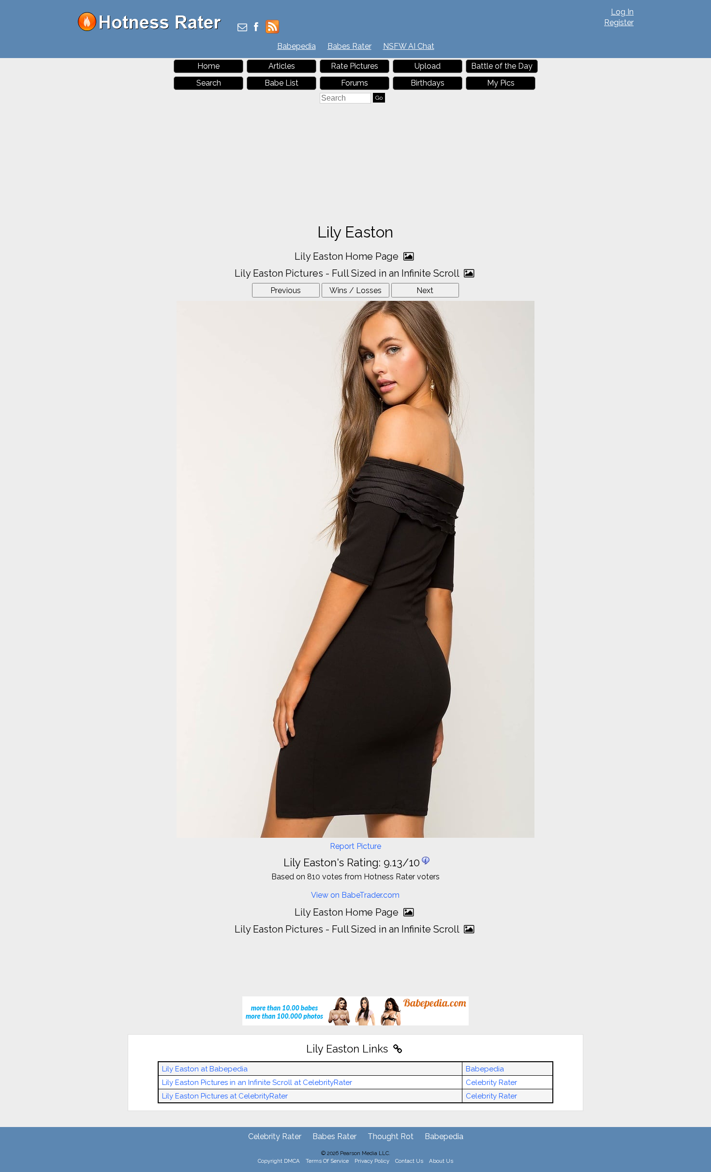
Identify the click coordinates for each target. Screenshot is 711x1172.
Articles (281, 66)
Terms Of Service (327, 1160)
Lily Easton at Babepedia (205, 1069)
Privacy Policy (372, 1160)
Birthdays (427, 83)
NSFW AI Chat (408, 46)
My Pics (501, 83)
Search (208, 83)
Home (208, 66)
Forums (354, 83)
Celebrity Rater (491, 1082)
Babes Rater (349, 46)
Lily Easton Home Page (348, 256)
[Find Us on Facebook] (256, 27)
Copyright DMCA (279, 1160)
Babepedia (296, 46)
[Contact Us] (242, 27)
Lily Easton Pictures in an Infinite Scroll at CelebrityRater (257, 1082)
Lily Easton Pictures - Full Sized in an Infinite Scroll (348, 273)
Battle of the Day (502, 66)
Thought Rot (391, 1136)
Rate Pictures (354, 66)
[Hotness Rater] (152, 28)
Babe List (281, 83)
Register (619, 22)
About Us (441, 1160)
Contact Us (409, 1160)
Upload (428, 66)
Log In (622, 11)
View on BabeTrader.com (355, 895)
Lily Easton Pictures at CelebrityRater (225, 1096)
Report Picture (355, 846)
